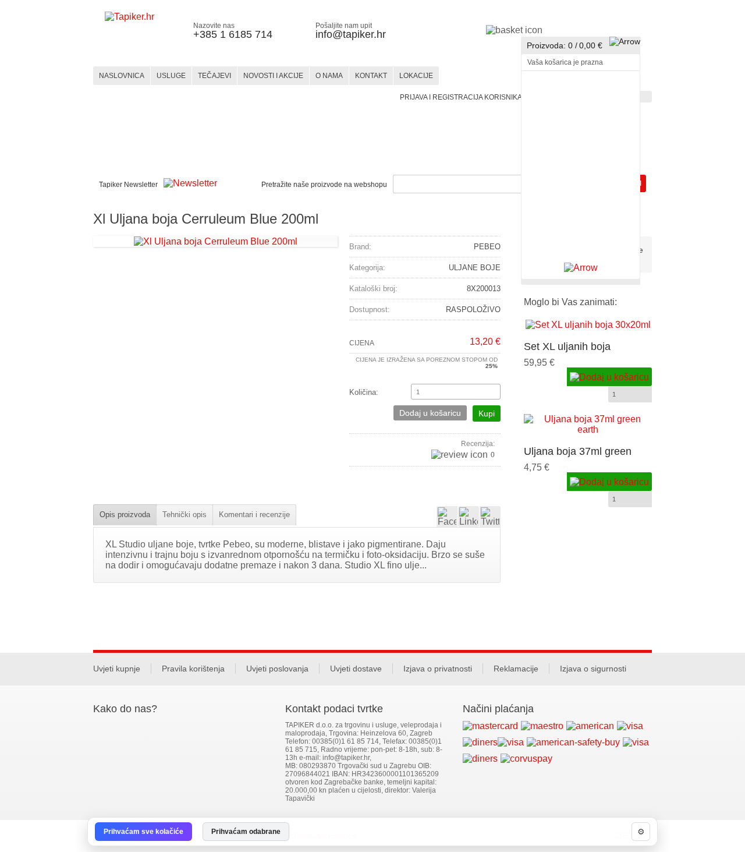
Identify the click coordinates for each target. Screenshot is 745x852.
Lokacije (416, 76)
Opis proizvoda (125, 514)
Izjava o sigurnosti (593, 668)
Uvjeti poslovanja (277, 668)
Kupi (486, 413)
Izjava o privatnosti (437, 668)
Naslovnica (121, 76)
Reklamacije (516, 668)
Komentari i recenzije (254, 514)
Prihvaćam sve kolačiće (143, 832)
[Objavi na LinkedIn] (468, 516)
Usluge (171, 76)
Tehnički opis (184, 514)
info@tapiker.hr (350, 34)
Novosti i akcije (273, 76)
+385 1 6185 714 (232, 34)
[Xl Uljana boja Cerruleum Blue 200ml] (215, 241)
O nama (329, 76)
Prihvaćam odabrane (246, 832)
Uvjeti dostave (356, 668)
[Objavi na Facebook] (447, 516)
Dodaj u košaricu (430, 413)
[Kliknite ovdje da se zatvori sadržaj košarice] (581, 268)
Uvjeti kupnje (116, 668)
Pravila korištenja (193, 668)
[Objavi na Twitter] (490, 516)
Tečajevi (214, 76)
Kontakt (371, 76)
